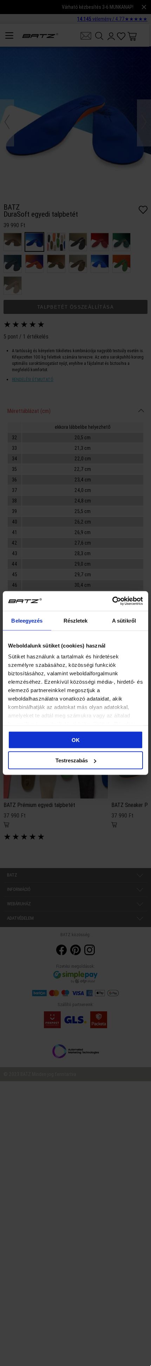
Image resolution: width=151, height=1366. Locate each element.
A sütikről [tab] (124, 620)
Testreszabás (71, 760)
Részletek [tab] (76, 620)
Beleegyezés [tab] (26, 620)
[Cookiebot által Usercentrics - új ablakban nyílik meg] (112, 601)
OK (76, 740)
